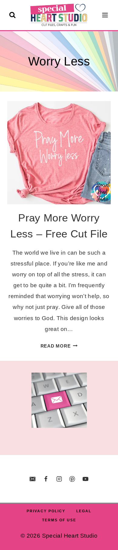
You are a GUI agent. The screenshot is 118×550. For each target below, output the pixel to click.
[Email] (32, 479)
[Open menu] (105, 15)
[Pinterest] (72, 479)
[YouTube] (85, 479)
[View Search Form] (12, 15)
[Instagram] (59, 479)
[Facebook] (45, 479)
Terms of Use (59, 520)
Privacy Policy (46, 511)
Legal (83, 511)
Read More (59, 345)
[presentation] (59, 152)
